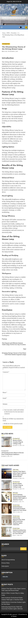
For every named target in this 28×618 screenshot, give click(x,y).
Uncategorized (6, 43)
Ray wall (5, 51)
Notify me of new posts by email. (13, 423)
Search (5, 544)
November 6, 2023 (13, 51)
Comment (6, 372)
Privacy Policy (5, 563)
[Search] (23, 27)
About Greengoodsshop (8, 559)
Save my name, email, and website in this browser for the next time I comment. (14, 411)
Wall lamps (15, 492)
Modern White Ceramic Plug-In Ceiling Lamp (18, 441)
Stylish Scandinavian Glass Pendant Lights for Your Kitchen (19, 531)
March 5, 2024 (6, 456)
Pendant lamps (16, 505)
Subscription (5, 566)
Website (5, 404)
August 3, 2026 (17, 501)
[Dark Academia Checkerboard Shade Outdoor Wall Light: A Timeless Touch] (6, 497)
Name (5, 392)
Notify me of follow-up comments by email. (13, 419)
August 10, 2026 (18, 445)
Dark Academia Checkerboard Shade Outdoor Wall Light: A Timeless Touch (20, 497)
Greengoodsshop (14, 18)
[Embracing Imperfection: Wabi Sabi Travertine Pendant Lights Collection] (6, 520)
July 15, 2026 (17, 512)
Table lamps (15, 469)
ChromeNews (21, 614)
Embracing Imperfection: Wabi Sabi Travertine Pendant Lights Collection (19, 521)
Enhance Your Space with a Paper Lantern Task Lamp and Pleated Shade (19, 474)
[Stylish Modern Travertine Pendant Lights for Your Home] (6, 508)
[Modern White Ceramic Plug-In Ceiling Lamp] (6, 442)
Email (5, 398)
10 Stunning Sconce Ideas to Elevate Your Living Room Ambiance (12, 453)
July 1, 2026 (16, 535)
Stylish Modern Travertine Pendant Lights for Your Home (19, 508)
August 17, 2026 (18, 478)
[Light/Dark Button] (20, 27)
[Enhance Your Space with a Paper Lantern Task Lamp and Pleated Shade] (6, 474)
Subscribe (26, 27)
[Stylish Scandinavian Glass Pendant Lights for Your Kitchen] (6, 532)
